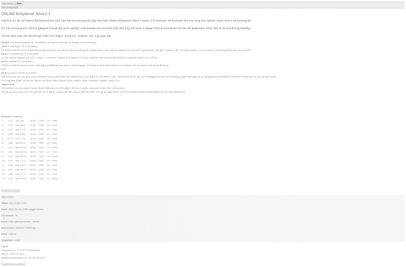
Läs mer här (103, 36)
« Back (18, 3)
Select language (9, 7)
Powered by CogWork (13, 263)
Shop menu (7, 3)
